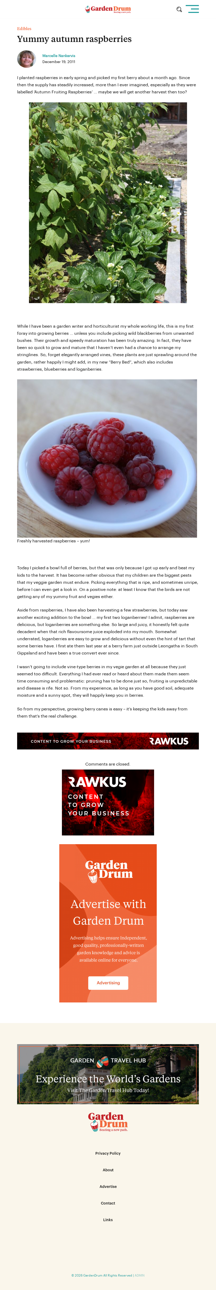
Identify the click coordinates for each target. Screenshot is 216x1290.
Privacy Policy (108, 1153)
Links (108, 1220)
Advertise (108, 1187)
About (108, 1170)
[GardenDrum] (108, 9)
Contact (108, 1203)
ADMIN (140, 1275)
